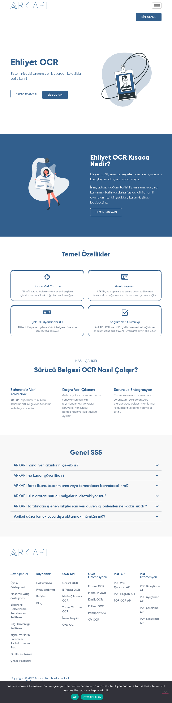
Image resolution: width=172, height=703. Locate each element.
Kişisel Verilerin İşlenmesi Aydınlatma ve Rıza (20, 641)
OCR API (68, 574)
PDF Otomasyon (148, 575)
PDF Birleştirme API (150, 588)
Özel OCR (69, 625)
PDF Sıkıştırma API (149, 621)
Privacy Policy (92, 696)
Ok (75, 696)
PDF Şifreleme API (149, 610)
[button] (86, 465)
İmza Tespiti (70, 618)
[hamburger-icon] (157, 6)
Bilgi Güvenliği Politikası (20, 626)
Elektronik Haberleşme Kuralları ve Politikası (18, 611)
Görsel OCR (70, 583)
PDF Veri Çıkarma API (122, 585)
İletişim (41, 596)
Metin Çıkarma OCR (72, 598)
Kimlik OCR (95, 599)
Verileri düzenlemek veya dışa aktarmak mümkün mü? (59, 517)
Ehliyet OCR (96, 606)
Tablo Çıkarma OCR (72, 609)
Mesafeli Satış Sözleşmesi (19, 596)
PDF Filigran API (124, 594)
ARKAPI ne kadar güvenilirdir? (39, 476)
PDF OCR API (123, 600)
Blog (39, 603)
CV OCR (93, 619)
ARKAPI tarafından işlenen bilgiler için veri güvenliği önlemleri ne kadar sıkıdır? (80, 506)
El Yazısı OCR (71, 589)
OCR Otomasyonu (97, 575)
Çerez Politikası (20, 660)
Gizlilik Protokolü (21, 654)
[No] (165, 692)
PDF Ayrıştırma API (149, 599)
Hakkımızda (44, 583)
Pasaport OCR (98, 613)
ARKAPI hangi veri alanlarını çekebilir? (46, 465)
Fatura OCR (96, 586)
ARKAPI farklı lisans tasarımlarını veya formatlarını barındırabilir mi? (71, 486)
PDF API (119, 574)
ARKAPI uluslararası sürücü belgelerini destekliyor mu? (60, 496)
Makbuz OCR (97, 593)
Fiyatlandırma (45, 589)
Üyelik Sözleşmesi (17, 585)
